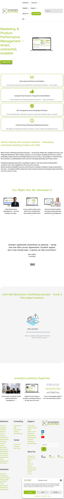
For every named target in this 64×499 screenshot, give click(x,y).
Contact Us (31, 456)
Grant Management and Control (4, 461)
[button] (61, 480)
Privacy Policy (44, 496)
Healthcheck (31, 435)
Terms (30, 474)
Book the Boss (18, 433)
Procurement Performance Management (4, 455)
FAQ (29, 462)
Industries (3, 474)
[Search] (43, 449)
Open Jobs (17, 448)
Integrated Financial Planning (3, 429)
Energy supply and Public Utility (4, 481)
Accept (30, 492)
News (29, 460)
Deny (42, 492)
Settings (55, 492)
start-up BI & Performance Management (4, 487)
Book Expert (36, 13)
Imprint (49, 496)
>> (17, 213)
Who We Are (31, 458)
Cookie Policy (37, 496)
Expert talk (31, 426)
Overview (3, 426)
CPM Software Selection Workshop (32, 439)
